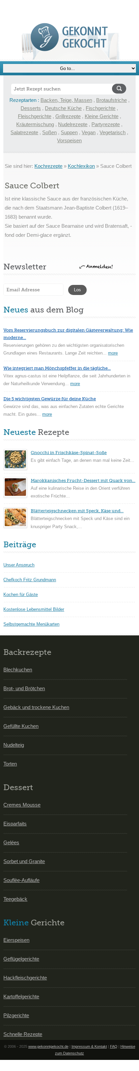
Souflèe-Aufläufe (21, 880)
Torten (10, 764)
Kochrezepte (48, 166)
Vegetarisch (113, 132)
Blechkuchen (17, 669)
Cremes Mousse (21, 805)
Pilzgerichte (16, 1015)
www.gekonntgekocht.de (48, 1046)
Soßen (49, 132)
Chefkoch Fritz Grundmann (29, 579)
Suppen (69, 132)
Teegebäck (15, 899)
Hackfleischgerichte (25, 978)
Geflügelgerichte (21, 959)
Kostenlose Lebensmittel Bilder (33, 609)
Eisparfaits (15, 823)
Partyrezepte (105, 124)
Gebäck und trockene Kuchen (36, 707)
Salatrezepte (24, 132)
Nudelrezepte (72, 124)
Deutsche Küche (63, 108)
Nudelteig (13, 745)
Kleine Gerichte (101, 116)
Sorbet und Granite (24, 861)
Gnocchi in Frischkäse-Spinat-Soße (69, 452)
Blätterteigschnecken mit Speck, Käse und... (77, 510)
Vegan (88, 132)
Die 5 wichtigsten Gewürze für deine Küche (49, 398)
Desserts (31, 108)
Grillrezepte (68, 116)
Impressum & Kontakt (89, 1046)
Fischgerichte (100, 108)
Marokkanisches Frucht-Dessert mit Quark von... (83, 480)
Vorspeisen (69, 140)
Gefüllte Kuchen (20, 726)
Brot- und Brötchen (24, 688)
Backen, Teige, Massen (66, 100)
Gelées (11, 842)
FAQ (113, 1046)
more (113, 353)
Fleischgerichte (34, 116)
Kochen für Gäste (20, 594)
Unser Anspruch (18, 564)
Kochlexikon (81, 166)
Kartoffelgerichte (21, 996)
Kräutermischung (35, 124)
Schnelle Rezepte (22, 1034)
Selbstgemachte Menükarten (31, 624)
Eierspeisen (16, 940)
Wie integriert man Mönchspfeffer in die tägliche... (57, 368)
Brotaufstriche (111, 100)
